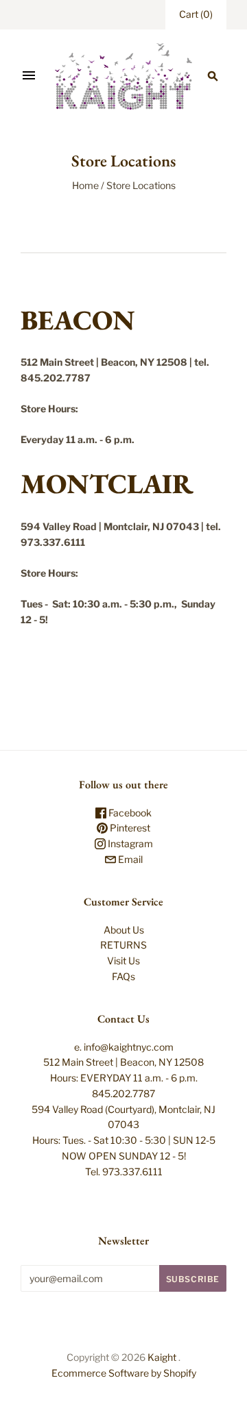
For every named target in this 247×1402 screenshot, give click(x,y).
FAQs (123, 976)
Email (129, 859)
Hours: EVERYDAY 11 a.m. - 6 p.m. (124, 1078)
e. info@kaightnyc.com (124, 1047)
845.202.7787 (123, 1093)
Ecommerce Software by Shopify (123, 1373)
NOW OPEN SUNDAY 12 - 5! (124, 1156)
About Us (124, 930)
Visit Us (123, 960)
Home (85, 185)
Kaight (162, 1357)
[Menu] (29, 76)
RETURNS (123, 945)
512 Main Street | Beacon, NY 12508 (123, 1062)
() (196, 14)
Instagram (129, 843)
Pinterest (129, 828)
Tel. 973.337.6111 (124, 1171)
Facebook (129, 812)
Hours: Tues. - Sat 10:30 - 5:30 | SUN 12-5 (123, 1140)
